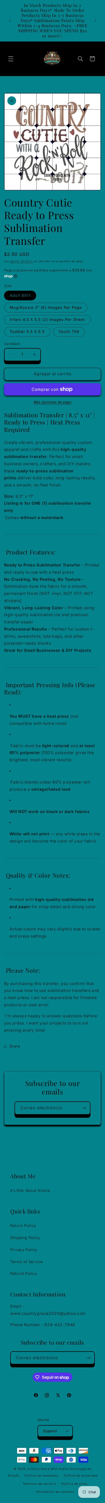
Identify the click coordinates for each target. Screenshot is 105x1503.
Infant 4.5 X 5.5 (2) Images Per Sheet (47, 319)
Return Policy (23, 1225)
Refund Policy (23, 1273)
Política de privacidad (80, 1475)
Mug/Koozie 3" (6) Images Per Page (46, 307)
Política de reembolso (41, 1475)
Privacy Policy (23, 1249)
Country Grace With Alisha (47, 1469)
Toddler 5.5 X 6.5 (27, 331)
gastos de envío (21, 261)
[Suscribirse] (84, 1107)
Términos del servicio (39, 1484)
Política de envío (74, 1484)
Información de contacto (55, 1492)
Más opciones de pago (53, 402)
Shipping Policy (25, 1237)
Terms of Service (26, 1262)
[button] (11, 59)
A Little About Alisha (30, 1190)
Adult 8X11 (20, 295)
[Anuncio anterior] (9, 20)
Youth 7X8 (69, 331)
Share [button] (14, 1046)
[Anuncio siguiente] (95, 20)
